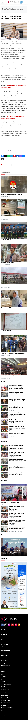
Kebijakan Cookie (6, 702)
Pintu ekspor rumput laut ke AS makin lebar (14, 606)
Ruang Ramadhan (6, 684)
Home (5, 8)
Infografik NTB (5, 689)
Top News (4, 480)
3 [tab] (14, 556)
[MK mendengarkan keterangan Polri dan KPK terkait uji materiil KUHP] (14, 366)
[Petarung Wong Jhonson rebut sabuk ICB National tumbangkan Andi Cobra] (4, 408)
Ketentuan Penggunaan (7, 697)
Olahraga (3, 658)
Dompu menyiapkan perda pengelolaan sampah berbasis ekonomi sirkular (17, 508)
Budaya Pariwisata (6, 665)
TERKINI (3, 381)
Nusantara (4, 642)
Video (2, 639)
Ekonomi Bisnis (5, 655)
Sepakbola (4, 660)
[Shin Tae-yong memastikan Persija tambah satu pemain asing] (4, 428)
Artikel (3, 671)
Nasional (11, 8)
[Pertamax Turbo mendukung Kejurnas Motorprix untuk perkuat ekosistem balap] (4, 422)
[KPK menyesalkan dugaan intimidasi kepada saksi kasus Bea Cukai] (14, 253)
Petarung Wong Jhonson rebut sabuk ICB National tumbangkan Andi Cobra (16, 407)
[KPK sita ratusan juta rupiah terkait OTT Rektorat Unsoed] (14, 230)
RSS (2, 710)
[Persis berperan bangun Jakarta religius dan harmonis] (4, 415)
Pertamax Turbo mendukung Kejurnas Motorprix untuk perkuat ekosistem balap (17, 421)
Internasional (4, 695)
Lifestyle (3, 663)
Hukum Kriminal (5, 650)
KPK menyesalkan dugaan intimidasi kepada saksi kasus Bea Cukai (14, 261)
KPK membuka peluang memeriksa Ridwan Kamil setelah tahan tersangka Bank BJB (13, 352)
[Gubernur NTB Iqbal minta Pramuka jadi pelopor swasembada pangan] (4, 454)
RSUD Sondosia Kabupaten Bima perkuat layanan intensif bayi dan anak (13, 501)
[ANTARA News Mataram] (15, 1)
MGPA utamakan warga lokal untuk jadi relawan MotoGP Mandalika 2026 (17, 528)
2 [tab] (12, 556)
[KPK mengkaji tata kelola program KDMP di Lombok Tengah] (14, 321)
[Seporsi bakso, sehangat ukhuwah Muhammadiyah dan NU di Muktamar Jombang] (4, 387)
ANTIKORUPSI (15, 164)
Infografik (4, 558)
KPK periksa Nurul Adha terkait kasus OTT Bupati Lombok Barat (13, 307)
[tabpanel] (14, 547)
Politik (3, 653)
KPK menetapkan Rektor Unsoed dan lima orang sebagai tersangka (13, 216)
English (3, 681)
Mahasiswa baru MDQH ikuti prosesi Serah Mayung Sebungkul (17, 522)
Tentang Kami (5, 705)
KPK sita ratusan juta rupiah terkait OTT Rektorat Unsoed (12, 238)
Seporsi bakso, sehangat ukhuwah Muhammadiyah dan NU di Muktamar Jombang (17, 387)
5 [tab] (18, 556)
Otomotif (3, 676)
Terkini (3, 629)
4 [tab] (16, 556)
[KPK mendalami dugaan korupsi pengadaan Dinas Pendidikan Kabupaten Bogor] (14, 184)
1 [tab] (9, 556)
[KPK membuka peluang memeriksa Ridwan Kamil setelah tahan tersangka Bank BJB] (14, 343)
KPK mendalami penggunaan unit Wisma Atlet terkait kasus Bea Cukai (13, 284)
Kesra (2, 668)
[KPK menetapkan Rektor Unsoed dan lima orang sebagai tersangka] (14, 207)
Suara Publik (4, 644)
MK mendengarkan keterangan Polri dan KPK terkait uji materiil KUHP (13, 375)
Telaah (3, 686)
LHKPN (9, 164)
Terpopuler (4, 441)
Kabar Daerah (4, 647)
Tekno (3, 679)
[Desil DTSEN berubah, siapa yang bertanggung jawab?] (4, 401)
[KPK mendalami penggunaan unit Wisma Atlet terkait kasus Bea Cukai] (14, 275)
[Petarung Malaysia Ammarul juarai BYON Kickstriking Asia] (4, 468)
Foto (2, 535)
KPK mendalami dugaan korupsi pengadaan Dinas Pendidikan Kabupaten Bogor (14, 193)
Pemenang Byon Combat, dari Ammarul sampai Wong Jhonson (17, 474)
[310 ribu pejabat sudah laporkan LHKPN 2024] (14, 492)
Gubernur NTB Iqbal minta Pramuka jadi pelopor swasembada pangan (16, 454)
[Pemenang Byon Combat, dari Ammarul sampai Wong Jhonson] (4, 475)
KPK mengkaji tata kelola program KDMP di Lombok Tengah (13, 329)
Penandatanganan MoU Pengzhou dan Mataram (11, 551)
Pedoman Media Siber (7, 707)
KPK (5, 164)
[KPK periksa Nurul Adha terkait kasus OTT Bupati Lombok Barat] (14, 298)
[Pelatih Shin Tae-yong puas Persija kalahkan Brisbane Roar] (4, 435)
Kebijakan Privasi (5, 700)
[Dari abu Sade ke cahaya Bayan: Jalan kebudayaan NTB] (4, 394)
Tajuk (2, 674)
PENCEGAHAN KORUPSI (7, 167)
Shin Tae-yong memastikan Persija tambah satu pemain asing (17, 428)
